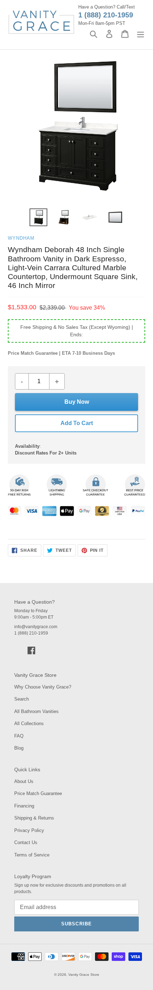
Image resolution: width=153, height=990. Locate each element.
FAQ (18, 736)
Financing (24, 806)
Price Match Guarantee (38, 793)
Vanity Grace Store (83, 975)
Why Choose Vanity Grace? (42, 687)
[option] (38, 217)
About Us (23, 781)
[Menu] (140, 34)
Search (21, 699)
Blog (18, 748)
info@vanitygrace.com (35, 626)
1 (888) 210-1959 (105, 15)
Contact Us (25, 842)
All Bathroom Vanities (36, 711)
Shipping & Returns (34, 818)
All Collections (29, 723)
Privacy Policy (29, 830)
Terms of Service (31, 855)
